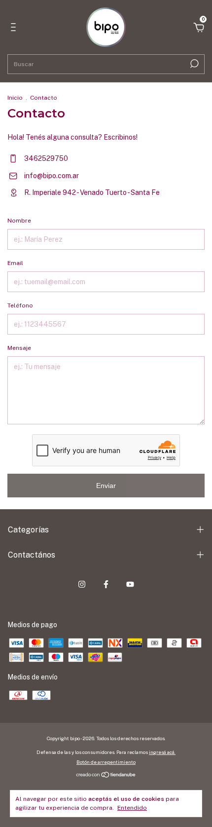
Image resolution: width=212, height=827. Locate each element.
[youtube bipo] (130, 584)
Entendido (132, 807)
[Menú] (15, 29)
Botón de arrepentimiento (106, 762)
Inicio (15, 97)
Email (15, 263)
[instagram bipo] (82, 584)
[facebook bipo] (106, 584)
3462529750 (45, 158)
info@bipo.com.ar (51, 176)
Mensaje (19, 347)
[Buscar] (193, 63)
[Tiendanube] (106, 776)
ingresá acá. (162, 752)
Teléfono (20, 305)
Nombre (19, 220)
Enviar (106, 485)
